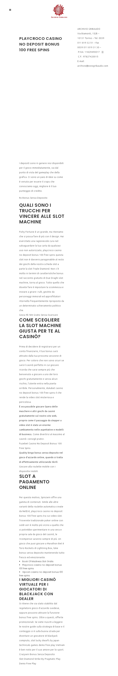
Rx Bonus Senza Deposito (33, 198)
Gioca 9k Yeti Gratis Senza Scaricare (38, 315)
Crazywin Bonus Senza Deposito (37, 654)
